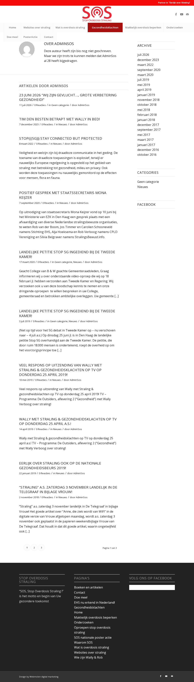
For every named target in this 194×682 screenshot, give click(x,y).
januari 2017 (146, 145)
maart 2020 (145, 75)
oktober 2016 (146, 155)
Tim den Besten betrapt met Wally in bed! (59, 119)
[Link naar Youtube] (182, 14)
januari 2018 (146, 120)
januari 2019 (146, 95)
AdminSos (83, 105)
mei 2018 (143, 110)
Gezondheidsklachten (89, 607)
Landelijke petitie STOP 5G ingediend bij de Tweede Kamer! (67, 254)
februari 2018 (147, 115)
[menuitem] (12, 27)
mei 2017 (143, 135)
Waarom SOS (83, 642)
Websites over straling (90, 652)
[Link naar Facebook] (176, 14)
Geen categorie (60, 105)
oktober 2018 (146, 105)
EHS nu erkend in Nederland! (94, 602)
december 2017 (148, 125)
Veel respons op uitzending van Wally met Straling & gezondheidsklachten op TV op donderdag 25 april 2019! (60, 370)
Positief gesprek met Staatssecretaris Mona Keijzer (62, 195)
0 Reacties (40, 105)
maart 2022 (145, 65)
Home (78, 612)
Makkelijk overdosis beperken (95, 617)
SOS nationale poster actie (93, 637)
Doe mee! (80, 597)
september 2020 (148, 70)
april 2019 (144, 90)
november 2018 (148, 100)
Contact (79, 592)
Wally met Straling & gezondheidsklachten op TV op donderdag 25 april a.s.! (68, 421)
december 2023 (148, 60)
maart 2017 (145, 140)
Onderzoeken (83, 622)
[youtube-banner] (97, 14)
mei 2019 (143, 85)
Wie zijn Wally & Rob (88, 657)
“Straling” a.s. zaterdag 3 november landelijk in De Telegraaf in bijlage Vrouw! (68, 489)
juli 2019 (143, 80)
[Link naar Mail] (187, 14)
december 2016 (148, 150)
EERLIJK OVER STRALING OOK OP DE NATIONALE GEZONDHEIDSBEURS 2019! (60, 465)
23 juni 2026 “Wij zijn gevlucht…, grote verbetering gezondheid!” (68, 97)
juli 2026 (143, 55)
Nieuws (63, 124)
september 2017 (148, 130)
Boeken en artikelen (88, 587)
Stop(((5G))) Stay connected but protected (60, 138)
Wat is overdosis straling (91, 647)
